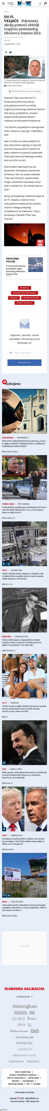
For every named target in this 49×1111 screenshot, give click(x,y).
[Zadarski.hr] (16, 1061)
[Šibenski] (33, 1061)
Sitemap (37, 1083)
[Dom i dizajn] (34, 1030)
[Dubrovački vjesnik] (24, 1055)
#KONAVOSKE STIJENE (31, 297)
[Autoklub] (24, 1037)
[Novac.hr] (24, 1043)
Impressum (34, 1077)
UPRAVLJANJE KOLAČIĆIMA (24, 1092)
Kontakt (15, 1080)
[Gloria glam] (29, 1024)
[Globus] (19, 1018)
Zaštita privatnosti (16, 1077)
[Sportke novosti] (32, 1012)
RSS (28, 1083)
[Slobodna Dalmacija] (24, 988)
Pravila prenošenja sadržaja (22, 1074)
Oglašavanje (28, 1080)
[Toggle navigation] (3, 3)
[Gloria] (21, 1024)
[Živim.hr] (32, 1018)
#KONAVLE (14, 297)
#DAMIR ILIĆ (24, 287)
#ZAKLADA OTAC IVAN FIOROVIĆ (24, 292)
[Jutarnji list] (24, 1006)
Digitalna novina (15, 1083)
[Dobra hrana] (19, 1030)
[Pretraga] (45, 3)
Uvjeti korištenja (23, 1071)
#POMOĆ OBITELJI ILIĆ (24, 303)
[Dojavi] (10, 3)
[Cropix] (24, 1049)
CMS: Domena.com (32, 1101)
